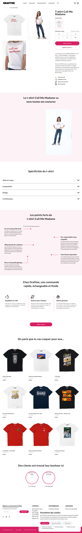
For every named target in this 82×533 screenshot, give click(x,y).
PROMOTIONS (51, 3)
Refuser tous (67, 523)
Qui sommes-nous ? (37, 509)
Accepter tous (45, 523)
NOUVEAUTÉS (32, 3)
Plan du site (35, 516)
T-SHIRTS (25, 3)
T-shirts (8, 7)
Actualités (35, 511)
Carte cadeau (35, 514)
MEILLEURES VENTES (41, 3)
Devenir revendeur (37, 518)
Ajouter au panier (67, 43)
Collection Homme (54, 509)
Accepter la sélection (56, 523)
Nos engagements (37, 512)
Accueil (4, 7)
